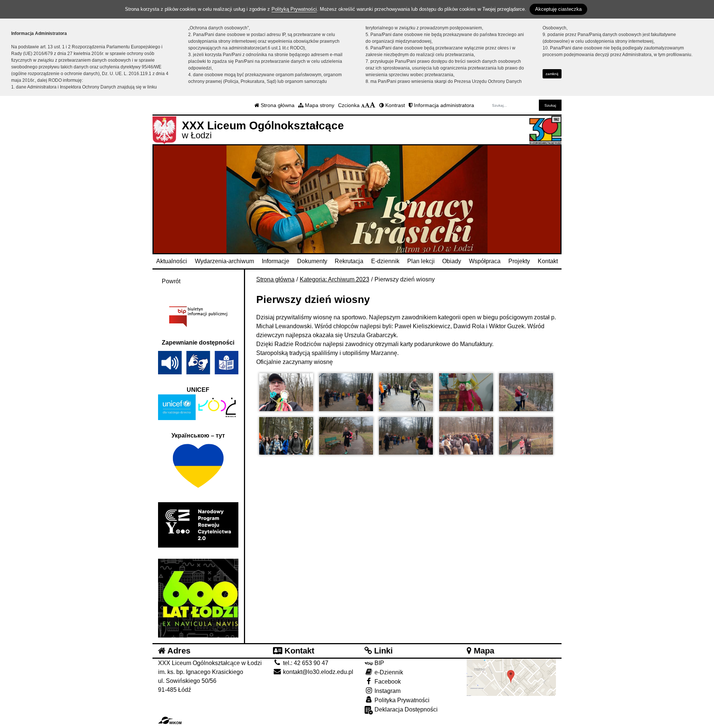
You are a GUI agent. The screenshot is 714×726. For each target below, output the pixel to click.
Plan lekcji (421, 261)
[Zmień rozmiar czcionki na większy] (367, 105)
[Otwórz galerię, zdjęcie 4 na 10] (466, 392)
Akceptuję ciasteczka (558, 9)
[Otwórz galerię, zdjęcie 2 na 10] (346, 392)
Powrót (171, 281)
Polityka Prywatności (401, 700)
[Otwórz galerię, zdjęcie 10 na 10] (526, 436)
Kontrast (394, 105)
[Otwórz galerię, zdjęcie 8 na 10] (406, 436)
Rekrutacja (349, 261)
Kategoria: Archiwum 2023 (334, 279)
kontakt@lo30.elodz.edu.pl (317, 672)
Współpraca (485, 261)
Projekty (519, 261)
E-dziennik (385, 261)
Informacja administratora (443, 105)
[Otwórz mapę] (511, 677)
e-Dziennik (388, 672)
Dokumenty (312, 261)
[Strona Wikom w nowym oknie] (169, 720)
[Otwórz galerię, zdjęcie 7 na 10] (346, 436)
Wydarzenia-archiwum (224, 261)
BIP (378, 663)
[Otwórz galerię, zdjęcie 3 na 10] (406, 392)
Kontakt (548, 261)
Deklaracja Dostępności (405, 709)
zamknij (552, 74)
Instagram (387, 691)
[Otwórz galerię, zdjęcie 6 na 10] (286, 436)
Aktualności (171, 261)
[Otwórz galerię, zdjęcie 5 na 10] (526, 392)
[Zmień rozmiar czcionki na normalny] (363, 105)
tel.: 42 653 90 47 (305, 663)
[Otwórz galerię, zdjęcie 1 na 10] (286, 392)
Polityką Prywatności (294, 9)
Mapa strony (318, 105)
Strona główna (277, 105)
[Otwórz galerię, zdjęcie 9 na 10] (466, 436)
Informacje (275, 261)
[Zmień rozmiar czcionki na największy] (373, 105)
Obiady (451, 261)
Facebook (387, 681)
